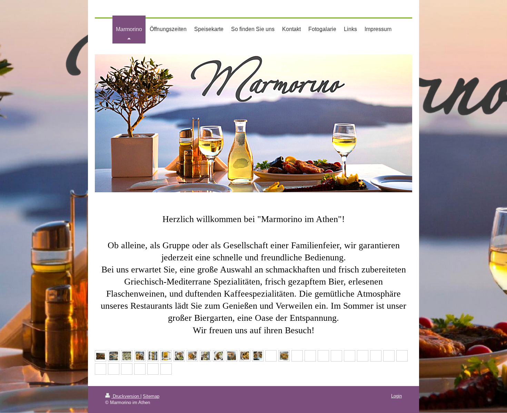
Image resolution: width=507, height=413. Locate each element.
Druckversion (125, 396)
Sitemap (151, 396)
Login (396, 395)
